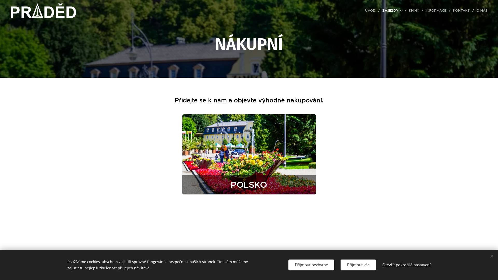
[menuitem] (372, 10)
